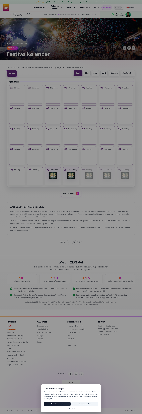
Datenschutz (71, 408)
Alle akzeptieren (57, 404)
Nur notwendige (85, 404)
